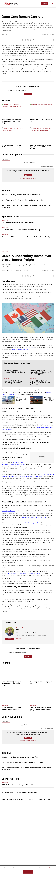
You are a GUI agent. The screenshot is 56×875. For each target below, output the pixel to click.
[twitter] (28, 40)
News (3, 12)
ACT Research (29, 347)
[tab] (6, 159)
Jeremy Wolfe (6, 270)
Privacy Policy (49, 867)
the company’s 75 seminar (20, 349)
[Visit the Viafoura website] (50, 166)
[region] (28, 163)
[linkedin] (25, 40)
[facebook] (22, 40)
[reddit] (30, 40)
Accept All (28, 871)
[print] (53, 40)
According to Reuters (8, 518)
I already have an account (28, 178)
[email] (33, 40)
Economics (5, 251)
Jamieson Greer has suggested (28, 530)
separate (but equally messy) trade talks (34, 524)
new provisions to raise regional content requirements (24, 582)
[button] (3, 4)
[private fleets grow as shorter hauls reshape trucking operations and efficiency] (8, 402)
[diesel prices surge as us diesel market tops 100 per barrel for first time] (36, 402)
